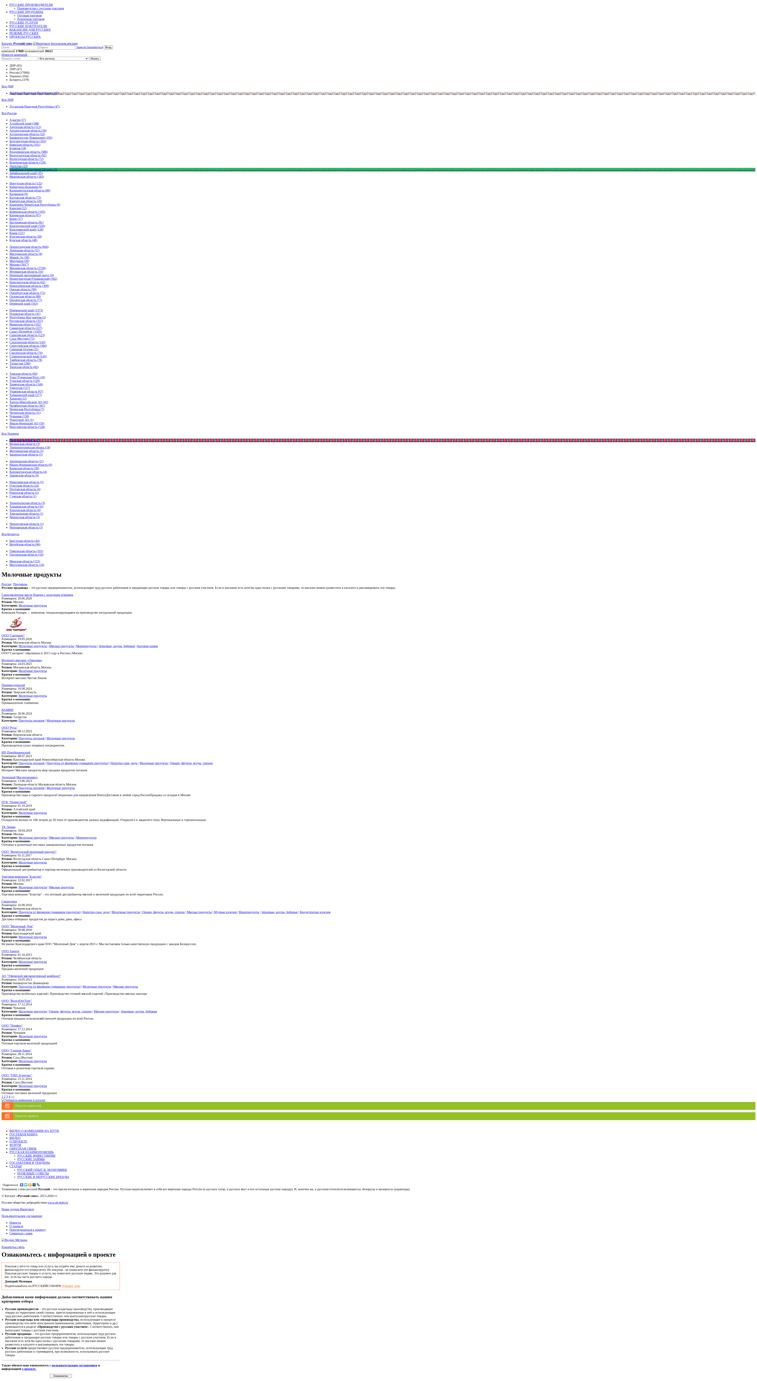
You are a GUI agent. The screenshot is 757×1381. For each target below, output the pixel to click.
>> (13, 1096)
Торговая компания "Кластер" (22, 876)
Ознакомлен (60, 1375)
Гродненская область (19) (26, 554)
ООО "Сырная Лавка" (17, 1050)
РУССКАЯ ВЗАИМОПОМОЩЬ (31, 1152)
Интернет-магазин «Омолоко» (22, 660)
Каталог (17, 43)
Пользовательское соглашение (22, 1216)
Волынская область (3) (24, 444)
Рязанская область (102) (25, 324)
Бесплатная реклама (64, 43)
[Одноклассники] (30, 1184)
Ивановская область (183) (26, 176)
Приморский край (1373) (26, 310)
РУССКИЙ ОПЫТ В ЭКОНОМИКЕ (42, 1170)
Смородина (9, 901)
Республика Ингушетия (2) (27, 317)
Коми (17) (16, 219)
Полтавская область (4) (24, 489)
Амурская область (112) (25, 127)
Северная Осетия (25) (23, 349)
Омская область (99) (22, 289)
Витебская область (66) (24, 544)
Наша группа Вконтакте (18, 1209)
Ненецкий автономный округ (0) (31, 275)
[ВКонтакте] (22, 1184)
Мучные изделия (225, 912)
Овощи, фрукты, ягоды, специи (191, 763)
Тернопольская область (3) (27, 503)
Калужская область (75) (25, 197)
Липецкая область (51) (24, 250)
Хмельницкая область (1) (26, 513)
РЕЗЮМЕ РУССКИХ (24, 33)
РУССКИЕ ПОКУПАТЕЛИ (28, 26)
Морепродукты (86, 646)
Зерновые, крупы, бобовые (117, 646)
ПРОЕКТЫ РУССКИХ (25, 36)
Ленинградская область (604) (28, 246)
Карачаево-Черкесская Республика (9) (34, 204)
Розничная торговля (30, 19)
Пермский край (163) (23, 303)
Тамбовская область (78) (25, 360)
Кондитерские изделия (315, 912)
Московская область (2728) (27, 268)
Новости (15, 1222)
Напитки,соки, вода (124, 763)
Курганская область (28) (25, 236)
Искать (95, 58)
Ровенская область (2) (24, 492)
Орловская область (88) (25, 296)
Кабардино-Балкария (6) (25, 187)
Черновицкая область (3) (26, 527)
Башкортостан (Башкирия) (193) (30, 137)
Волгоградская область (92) (27, 155)
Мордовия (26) (19, 261)
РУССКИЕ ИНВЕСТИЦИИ (36, 1155)
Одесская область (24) (24, 485)
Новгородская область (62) (27, 282)
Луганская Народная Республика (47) (34, 106)
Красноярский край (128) (26, 229)
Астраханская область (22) (27, 134)
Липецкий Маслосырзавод (19, 777)
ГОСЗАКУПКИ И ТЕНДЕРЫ (29, 1162)
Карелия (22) (18, 208)
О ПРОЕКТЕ (18, 1141)
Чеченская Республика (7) (26, 409)
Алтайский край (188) (24, 123)
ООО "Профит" (12, 1025)
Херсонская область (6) (25, 510)
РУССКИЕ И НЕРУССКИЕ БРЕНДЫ (43, 1177)
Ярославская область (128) (27, 427)
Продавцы (20, 584)
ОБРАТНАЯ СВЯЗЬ (22, 1148)
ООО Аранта (10, 951)
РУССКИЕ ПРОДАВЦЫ (26, 12)
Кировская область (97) (25, 215)
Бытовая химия (147, 646)
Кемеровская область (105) (27, 211)
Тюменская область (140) (26, 384)
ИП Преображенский (16, 752)
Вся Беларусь (10, 534)
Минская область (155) (24, 561)
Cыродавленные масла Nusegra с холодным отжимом (37, 595)
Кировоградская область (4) (28, 472)
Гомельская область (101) (26, 551)
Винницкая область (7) (24, 440)
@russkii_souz (71, 1286)
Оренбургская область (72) (27, 293)
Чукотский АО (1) (21, 420)
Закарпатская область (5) (26, 454)
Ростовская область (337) (26, 321)
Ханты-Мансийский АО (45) (28, 402)
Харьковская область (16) (26, 506)
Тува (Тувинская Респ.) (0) (27, 377)
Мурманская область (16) (26, 271)
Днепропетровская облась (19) (29, 447)
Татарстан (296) (20, 363)
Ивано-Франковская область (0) (30, 464)
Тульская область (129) (24, 380)
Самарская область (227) (25, 328)
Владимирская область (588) (28, 152)
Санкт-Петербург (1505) (25, 331)
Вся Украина (10, 433)
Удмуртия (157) (19, 388)
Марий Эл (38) (19, 257)
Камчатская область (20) (25, 201)
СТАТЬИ (15, 1166)
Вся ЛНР (8, 99)
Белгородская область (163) (27, 141)
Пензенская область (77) (25, 300)
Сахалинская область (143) (27, 342)
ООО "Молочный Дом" (18, 926)
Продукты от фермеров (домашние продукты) (77, 763)
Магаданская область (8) (25, 254)
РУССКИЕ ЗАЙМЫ (31, 1159)
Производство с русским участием (40, 8)
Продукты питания (31, 720)
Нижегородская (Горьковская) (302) (33, 278)
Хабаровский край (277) (25, 395)
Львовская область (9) (24, 475)
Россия (6, 584)
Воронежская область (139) (27, 162)
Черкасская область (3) (24, 517)
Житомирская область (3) (26, 451)
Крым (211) (17, 233)
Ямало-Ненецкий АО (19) (26, 423)
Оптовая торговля (29, 15)
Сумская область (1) (22, 496)
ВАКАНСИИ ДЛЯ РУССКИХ (30, 29)
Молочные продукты (33, 605)
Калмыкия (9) (18, 194)
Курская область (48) (23, 240)
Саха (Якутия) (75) (21, 338)
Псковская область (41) (24, 313)
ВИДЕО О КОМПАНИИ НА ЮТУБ (34, 1131)
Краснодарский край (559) (27, 226)
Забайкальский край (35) (26, 173)
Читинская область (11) (25, 412)
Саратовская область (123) (27, 335)
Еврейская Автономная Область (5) (33, 169)
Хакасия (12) (18, 398)
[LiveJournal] (38, 1184)
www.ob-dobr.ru (57, 1202)
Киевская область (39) (24, 468)
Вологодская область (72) (26, 159)
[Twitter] (26, 1184)
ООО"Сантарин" (13, 635)
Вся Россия (9, 113)
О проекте (16, 1226)
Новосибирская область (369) (29, 286)
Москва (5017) (19, 264)
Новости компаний (14, 54)
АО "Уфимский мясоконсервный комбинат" (31, 976)
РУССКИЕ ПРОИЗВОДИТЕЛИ (31, 5)
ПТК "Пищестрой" (14, 802)
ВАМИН (7, 710)
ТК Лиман (9, 827)
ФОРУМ (15, 1145)
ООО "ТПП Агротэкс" (17, 1075)
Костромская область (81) (26, 222)
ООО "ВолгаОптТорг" (17, 1000)
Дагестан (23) (18, 166)
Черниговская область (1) (26, 524)
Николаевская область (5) (26, 482)
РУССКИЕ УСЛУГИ (23, 22)
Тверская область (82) (23, 367)
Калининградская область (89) (29, 190)
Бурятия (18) (17, 148)
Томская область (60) (23, 373)
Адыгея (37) (17, 120)
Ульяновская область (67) (26, 391)
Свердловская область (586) (28, 345)
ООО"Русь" (10, 727)
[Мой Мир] (34, 1184)
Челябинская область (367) (27, 405)
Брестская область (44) (24, 541)
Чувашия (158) (19, 416)
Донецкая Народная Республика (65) (34, 93)
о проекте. (29, 1369)
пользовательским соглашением (74, 1365)
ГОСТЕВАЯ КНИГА (23, 1134)
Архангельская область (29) (28, 130)
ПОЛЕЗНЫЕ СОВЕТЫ (33, 1173)
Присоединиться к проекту (27, 1229)
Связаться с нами (21, 1233)
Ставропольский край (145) (28, 356)
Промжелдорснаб (13, 685)
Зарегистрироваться (89, 47)
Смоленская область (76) (26, 353)
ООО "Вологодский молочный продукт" (29, 851)
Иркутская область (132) (25, 183)
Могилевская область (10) (26, 565)
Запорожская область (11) (26, 461)
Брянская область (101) (24, 144)
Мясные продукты (61, 646)
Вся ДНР (8, 86)
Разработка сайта (13, 1247)
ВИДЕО (15, 1138)
